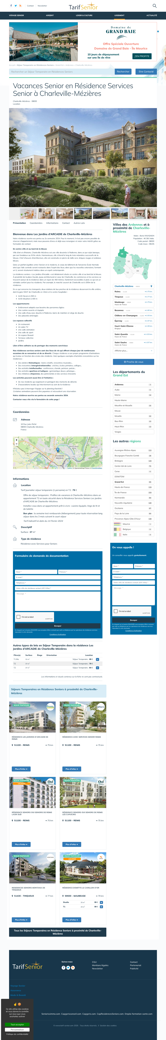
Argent (50, 15)
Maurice (137, 524)
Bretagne (133, 461)
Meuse (117, 411)
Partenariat (135, 965)
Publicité (134, 968)
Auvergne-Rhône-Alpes (133, 450)
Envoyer (57, 626)
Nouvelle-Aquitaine (133, 503)
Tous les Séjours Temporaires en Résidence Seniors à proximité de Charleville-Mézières (57, 932)
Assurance (15, 990)
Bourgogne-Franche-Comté (133, 455)
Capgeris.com (89, 1014)
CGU (94, 962)
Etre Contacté (146, 71)
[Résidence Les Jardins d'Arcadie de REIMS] (32, 717)
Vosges (118, 432)
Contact (30, 6)
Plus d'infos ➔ (21, 769)
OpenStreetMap (97, 468)
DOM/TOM (119, 476)
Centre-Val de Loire (133, 466)
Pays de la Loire (133, 513)
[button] (57, 450)
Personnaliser (17, 1029)
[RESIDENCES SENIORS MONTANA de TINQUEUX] (32, 867)
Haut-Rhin (133, 426)
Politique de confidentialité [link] (17, 1034)
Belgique (137, 529)
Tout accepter (17, 1024)
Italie (137, 534)
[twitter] (16, 6)
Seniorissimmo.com (51, 1014)
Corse (133, 471)
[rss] (20, 6)
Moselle (133, 416)
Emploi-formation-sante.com (138, 1014)
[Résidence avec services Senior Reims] (83, 717)
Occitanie (133, 508)
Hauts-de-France (133, 487)
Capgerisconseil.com (71, 1014)
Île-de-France (133, 492)
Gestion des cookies (108, 1025)
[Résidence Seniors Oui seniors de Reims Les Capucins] (83, 792)
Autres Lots (79, 223)
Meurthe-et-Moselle (133, 405)
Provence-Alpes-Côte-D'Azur (133, 519)
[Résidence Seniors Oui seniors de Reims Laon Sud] (32, 792)
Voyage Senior (16, 15)
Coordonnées (36, 223)
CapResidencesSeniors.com (110, 1014)
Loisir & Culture (84, 15)
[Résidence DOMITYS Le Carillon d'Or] (83, 867)
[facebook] (11, 6)
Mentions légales (100, 965)
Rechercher (123, 71)
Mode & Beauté (18, 995)
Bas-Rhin (133, 421)
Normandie (133, 497)
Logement (119, 15)
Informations (52, 223)
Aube (133, 389)
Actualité (152, 15)
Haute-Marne (121, 400)
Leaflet (69, 468)
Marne (133, 395)
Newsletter (42, 6)
